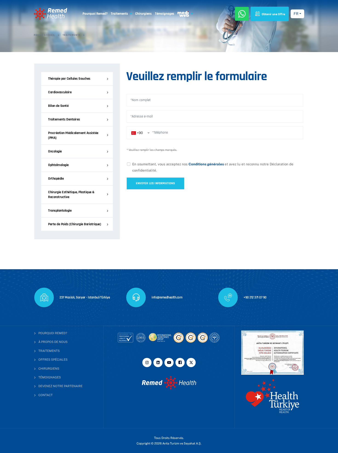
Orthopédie (56, 178)
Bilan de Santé (58, 105)
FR (296, 14)
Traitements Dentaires (64, 119)
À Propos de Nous (53, 342)
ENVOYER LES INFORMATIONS (155, 183)
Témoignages (164, 14)
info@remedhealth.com (167, 297)
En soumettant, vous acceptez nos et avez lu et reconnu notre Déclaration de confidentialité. (212, 167)
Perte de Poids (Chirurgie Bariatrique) (74, 224)
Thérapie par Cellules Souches (69, 78)
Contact (45, 395)
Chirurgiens (143, 14)
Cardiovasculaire (60, 92)
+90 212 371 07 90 (254, 297)
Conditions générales (207, 164)
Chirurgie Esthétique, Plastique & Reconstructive (71, 194)
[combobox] (140, 133)
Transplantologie (60, 210)
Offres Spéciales (53, 359)
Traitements (119, 14)
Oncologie (55, 151)
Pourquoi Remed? (95, 14)
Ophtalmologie (58, 165)
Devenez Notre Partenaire (60, 386)
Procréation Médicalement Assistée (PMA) (73, 135)
